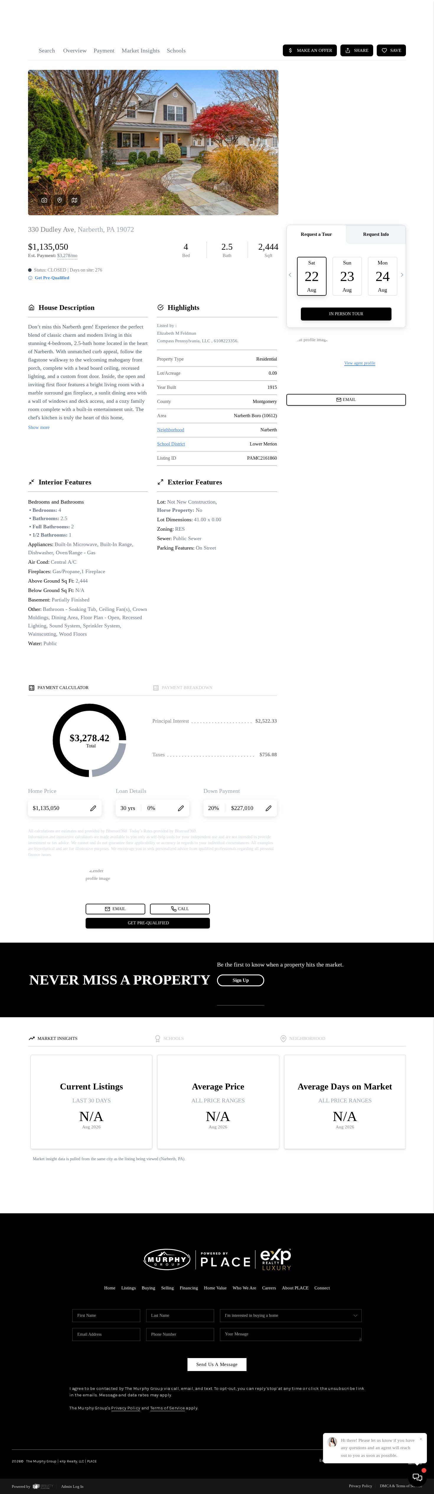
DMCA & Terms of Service (401, 1486)
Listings (128, 1288)
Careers (269, 1288)
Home (109, 1288)
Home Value (215, 1288)
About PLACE (295, 1288)
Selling (167, 1288)
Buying (148, 1288)
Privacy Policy (125, 1408)
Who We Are (244, 1288)
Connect (322, 1288)
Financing (189, 1288)
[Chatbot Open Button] (417, 1477)
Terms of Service (167, 1408)
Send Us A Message (217, 1364)
